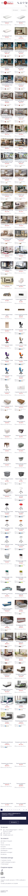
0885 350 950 (6, 833)
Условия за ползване (6, 848)
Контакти (3, 846)
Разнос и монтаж (5, 845)
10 (19, 809)
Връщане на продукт (6, 852)
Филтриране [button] (15, 10)
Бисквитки (3, 854)
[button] (21, 3)
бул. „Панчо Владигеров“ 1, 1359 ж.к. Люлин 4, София (13, 830)
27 (23, 809)
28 (26, 809)
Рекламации (4, 850)
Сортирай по (23, 10)
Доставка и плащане (6, 841)
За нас (2, 843)
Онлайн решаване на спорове (9, 883)
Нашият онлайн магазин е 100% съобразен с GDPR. (13, 880)
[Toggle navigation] (2, 3)
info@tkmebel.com (8, 835)
